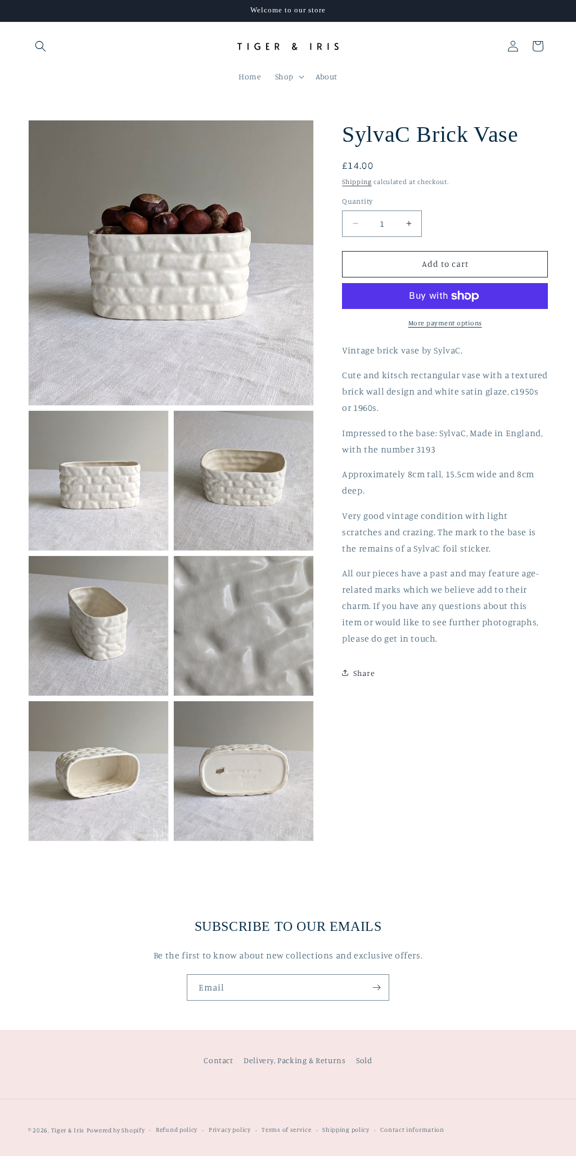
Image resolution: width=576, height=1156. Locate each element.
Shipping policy (346, 1129)
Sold (364, 1060)
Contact (218, 1060)
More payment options (445, 323)
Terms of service (286, 1129)
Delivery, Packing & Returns (294, 1060)
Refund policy (176, 1129)
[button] (40, 46)
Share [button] (364, 673)
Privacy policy (230, 1129)
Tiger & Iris (67, 1130)
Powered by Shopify (116, 1130)
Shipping (357, 181)
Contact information (412, 1129)
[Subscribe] (376, 987)
